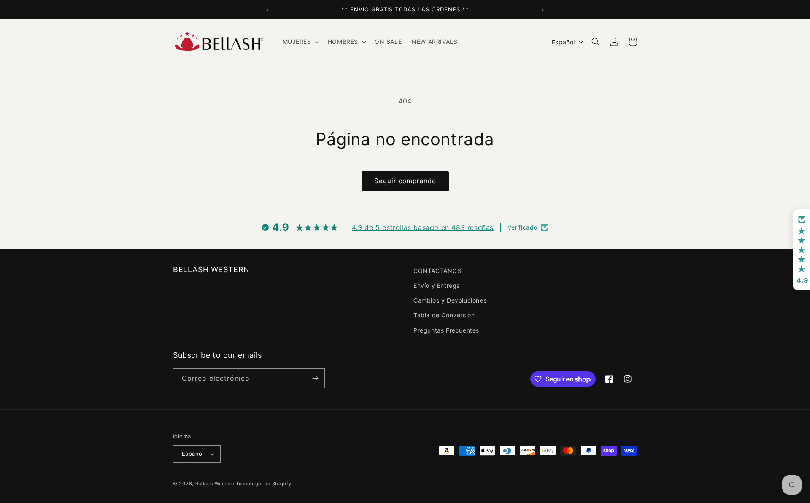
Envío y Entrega (436, 285)
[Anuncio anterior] (267, 9)
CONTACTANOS (437, 270)
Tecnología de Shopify (264, 484)
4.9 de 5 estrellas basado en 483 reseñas (423, 227)
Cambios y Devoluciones (449, 300)
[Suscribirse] (315, 378)
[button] (300, 42)
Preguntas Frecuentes (446, 330)
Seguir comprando (405, 181)
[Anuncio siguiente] (542, 9)
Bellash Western (215, 484)
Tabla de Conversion (444, 315)
